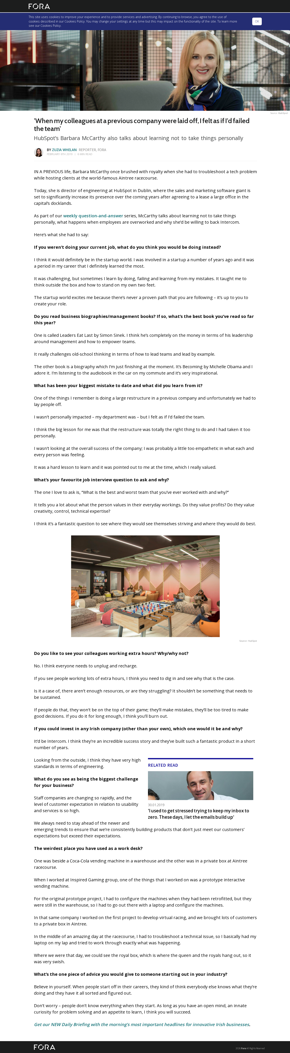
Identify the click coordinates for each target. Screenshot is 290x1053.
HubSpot (283, 113)
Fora (243, 1048)
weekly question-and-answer (93, 216)
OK (257, 21)
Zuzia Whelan (64, 149)
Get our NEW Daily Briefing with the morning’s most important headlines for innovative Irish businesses (141, 1024)
